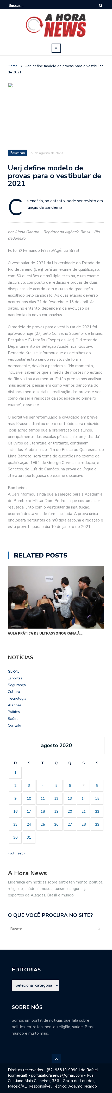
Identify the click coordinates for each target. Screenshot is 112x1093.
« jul (11, 853)
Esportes (15, 678)
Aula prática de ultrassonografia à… (45, 633)
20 (70, 811)
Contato (14, 725)
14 (84, 798)
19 (56, 811)
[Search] (100, 5)
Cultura (14, 691)
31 (29, 837)
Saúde (13, 718)
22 (97, 811)
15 (97, 798)
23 (15, 824)
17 (29, 811)
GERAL (13, 671)
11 (43, 798)
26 (56, 824)
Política (14, 711)
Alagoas (15, 705)
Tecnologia (17, 698)
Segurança (17, 685)
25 (43, 824)
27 (70, 824)
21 (84, 811)
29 (97, 824)
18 (43, 811)
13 (70, 798)
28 (84, 824)
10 (29, 798)
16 (15, 811)
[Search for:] (24, 5)
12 (56, 798)
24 (29, 824)
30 (15, 837)
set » (21, 853)
